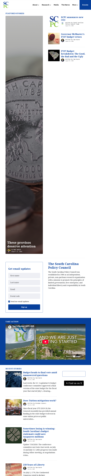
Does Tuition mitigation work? (39, 400)
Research (45, 5)
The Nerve (65, 5)
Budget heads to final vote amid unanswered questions (40, 374)
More (74, 5)
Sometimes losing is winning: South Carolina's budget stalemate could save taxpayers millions (39, 432)
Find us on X (75, 383)
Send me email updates (20, 301)
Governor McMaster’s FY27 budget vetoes (72, 35)
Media (56, 5)
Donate (85, 5)
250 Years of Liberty (34, 464)
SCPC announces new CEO (72, 18)
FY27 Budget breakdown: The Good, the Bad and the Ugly (73, 54)
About (35, 5)
